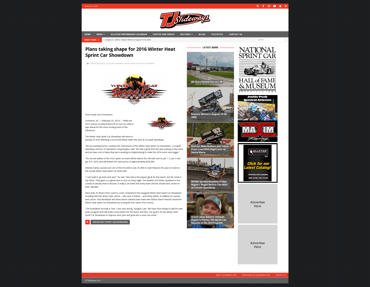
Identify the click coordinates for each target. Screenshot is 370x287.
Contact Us (235, 34)
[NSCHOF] (258, 92)
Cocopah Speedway (115, 63)
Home (88, 34)
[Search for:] (270, 39)
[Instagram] (269, 6)
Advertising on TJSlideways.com (256, 275)
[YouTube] (274, 6)
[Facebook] (263, 6)
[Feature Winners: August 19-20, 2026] (210, 105)
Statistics (217, 34)
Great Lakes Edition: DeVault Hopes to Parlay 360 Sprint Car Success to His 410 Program (208, 220)
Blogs (202, 34)
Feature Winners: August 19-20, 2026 (209, 115)
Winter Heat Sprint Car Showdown (139, 63)
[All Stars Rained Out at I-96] (210, 69)
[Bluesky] (285, 6)
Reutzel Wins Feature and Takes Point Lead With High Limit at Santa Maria (210, 149)
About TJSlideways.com (226, 275)
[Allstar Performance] (258, 181)
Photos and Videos (163, 34)
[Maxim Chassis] (258, 140)
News (99, 34)
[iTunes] (280, 6)
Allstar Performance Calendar (129, 34)
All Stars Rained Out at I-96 (206, 81)
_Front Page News (97, 63)
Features (185, 34)
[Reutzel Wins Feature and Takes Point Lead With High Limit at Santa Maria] (210, 140)
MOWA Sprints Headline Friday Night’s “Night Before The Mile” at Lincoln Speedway (209, 184)
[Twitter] (257, 6)
